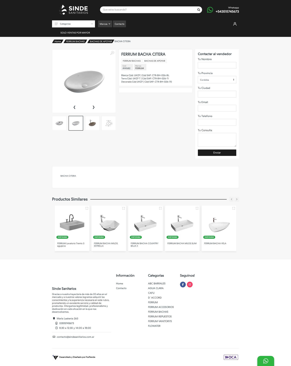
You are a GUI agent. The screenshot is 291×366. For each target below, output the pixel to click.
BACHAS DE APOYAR (101, 41)
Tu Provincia (205, 73)
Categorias (65, 24)
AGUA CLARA (156, 288)
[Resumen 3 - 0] (86, 208)
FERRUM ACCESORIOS (161, 307)
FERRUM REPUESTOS (160, 316)
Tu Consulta (205, 130)
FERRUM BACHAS (75, 41)
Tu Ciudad (204, 88)
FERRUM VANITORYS (160, 321)
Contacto (121, 288)
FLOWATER (154, 326)
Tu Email (203, 102)
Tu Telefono (205, 116)
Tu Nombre (205, 59)
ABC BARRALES (156, 283)
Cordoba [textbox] (204, 80)
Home (58, 41)
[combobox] (217, 79)
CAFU (151, 293)
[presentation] (74, 107)
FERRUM (139, 68)
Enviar (217, 152)
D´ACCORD (155, 297)
